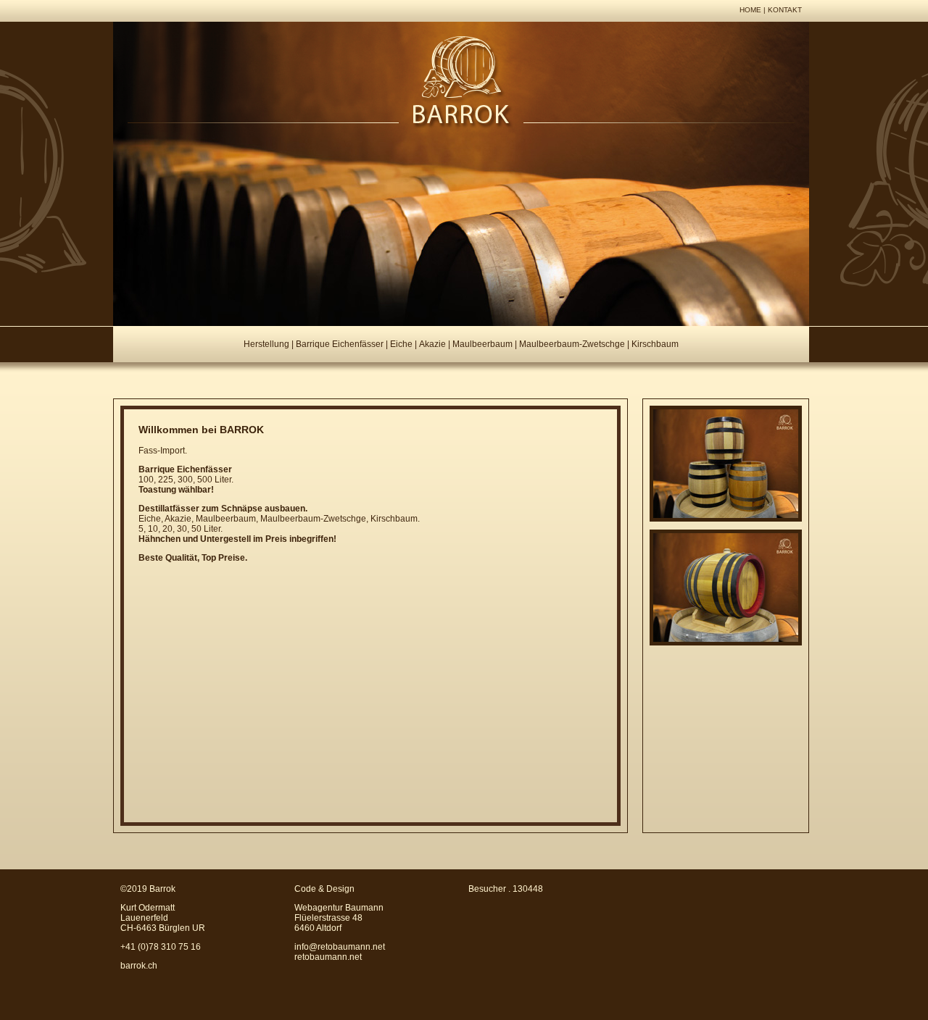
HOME (750, 10)
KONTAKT (785, 10)
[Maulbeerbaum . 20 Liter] (726, 643)
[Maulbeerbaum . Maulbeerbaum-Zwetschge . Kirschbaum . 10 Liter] (726, 520)
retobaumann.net (328, 957)
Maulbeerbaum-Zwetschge (572, 344)
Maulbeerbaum (482, 344)
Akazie (432, 344)
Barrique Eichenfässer (340, 344)
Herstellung (266, 344)
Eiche (401, 344)
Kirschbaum (655, 344)
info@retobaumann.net (339, 947)
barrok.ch (138, 966)
